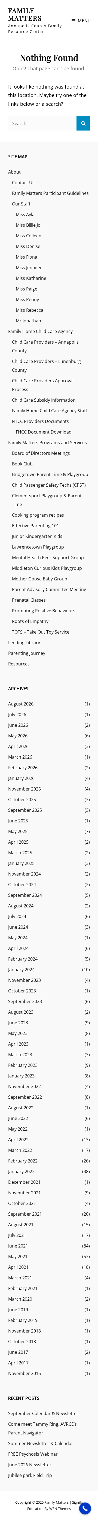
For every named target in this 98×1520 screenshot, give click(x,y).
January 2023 (21, 1076)
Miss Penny (27, 299)
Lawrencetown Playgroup (38, 547)
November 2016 (24, 1373)
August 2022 (20, 1108)
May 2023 (17, 1033)
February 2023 (23, 1065)
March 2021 (20, 1278)
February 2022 (23, 1161)
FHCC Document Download (44, 432)
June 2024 (18, 927)
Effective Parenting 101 (35, 526)
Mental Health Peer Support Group (48, 558)
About (14, 172)
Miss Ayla (25, 214)
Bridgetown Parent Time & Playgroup (50, 474)
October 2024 (22, 885)
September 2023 (25, 1001)
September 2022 (25, 1097)
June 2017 (18, 1352)
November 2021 (24, 1193)
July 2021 (17, 1235)
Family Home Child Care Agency (40, 331)
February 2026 (23, 768)
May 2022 (17, 1129)
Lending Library (24, 643)
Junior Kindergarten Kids (37, 536)
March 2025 (20, 853)
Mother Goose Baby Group (39, 579)
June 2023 (18, 1023)
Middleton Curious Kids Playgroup (47, 568)
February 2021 (23, 1288)
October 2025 (22, 800)
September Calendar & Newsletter (43, 1413)
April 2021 (18, 1267)
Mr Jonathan (28, 321)
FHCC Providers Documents (40, 421)
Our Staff (21, 204)
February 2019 (23, 1320)
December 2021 (24, 1182)
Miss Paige (26, 289)
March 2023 (20, 1055)
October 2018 (22, 1342)
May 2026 (17, 736)
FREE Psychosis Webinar (33, 1454)
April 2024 (18, 948)
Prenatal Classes (29, 600)
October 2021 (22, 1203)
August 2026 (20, 704)
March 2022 (20, 1150)
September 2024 (25, 895)
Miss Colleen (28, 236)
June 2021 (18, 1246)
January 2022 (21, 1171)
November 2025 (24, 789)
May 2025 (17, 831)
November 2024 (24, 874)
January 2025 (21, 863)
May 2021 (17, 1256)
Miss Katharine (31, 278)
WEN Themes (60, 1508)
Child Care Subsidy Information (44, 400)
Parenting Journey (26, 653)
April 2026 (18, 746)
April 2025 (18, 842)
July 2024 (17, 916)
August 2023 (20, 1012)
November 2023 (24, 980)
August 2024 (20, 906)
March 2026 (20, 757)
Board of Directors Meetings (41, 453)
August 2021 (20, 1225)
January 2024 (21, 970)
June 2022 (18, 1118)
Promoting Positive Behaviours (43, 611)
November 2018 (24, 1331)
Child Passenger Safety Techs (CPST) (49, 485)
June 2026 (18, 725)
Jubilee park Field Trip (30, 1475)
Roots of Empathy (30, 621)
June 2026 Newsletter (29, 1465)
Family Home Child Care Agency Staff (49, 411)
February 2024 (23, 959)
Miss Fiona (26, 257)
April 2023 (18, 1044)
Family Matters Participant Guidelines (50, 193)
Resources (19, 664)
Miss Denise (28, 246)
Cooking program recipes (38, 515)
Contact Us (23, 183)
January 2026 (21, 778)
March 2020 (20, 1299)
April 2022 (18, 1140)
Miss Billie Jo (28, 225)
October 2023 (22, 991)
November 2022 (24, 1086)
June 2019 (18, 1310)
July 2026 (17, 714)
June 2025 (18, 821)
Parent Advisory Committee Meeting (49, 589)
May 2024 (17, 938)
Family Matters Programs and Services (47, 443)
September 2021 (25, 1214)
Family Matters (25, 14)
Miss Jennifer (29, 268)
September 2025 (25, 810)
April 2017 (18, 1363)
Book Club (22, 464)
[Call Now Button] (85, 1509)
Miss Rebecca (29, 310)
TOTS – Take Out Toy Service (40, 632)
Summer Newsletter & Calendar (40, 1443)
